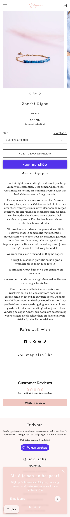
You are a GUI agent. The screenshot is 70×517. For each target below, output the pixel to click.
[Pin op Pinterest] (35, 342)
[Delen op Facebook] (25, 342)
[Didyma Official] (35, 5)
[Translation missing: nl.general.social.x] (30, 341)
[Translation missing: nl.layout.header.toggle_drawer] (5, 6)
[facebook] (30, 507)
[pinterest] (40, 507)
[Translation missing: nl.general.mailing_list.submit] (58, 499)
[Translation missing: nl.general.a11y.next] (40, 93)
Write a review (35, 403)
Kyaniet (35, 113)
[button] (45, 342)
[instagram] (35, 507)
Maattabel (35, 466)
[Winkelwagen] (65, 6)
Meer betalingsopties (35, 173)
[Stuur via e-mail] (40, 342)
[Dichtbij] (63, 471)
